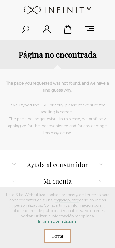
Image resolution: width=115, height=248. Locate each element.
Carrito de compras (68, 29)
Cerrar (58, 236)
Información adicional (58, 221)
